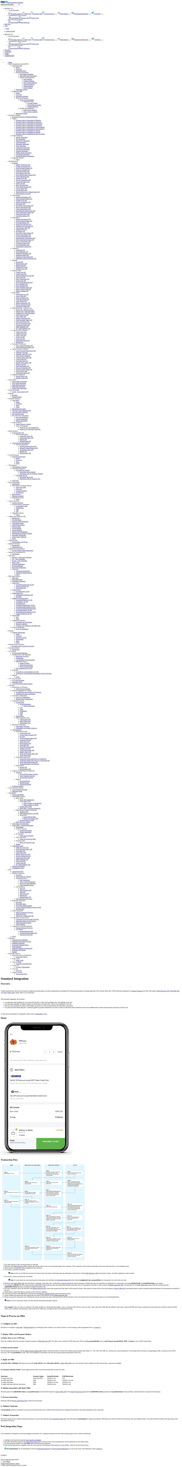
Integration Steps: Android (27, 472)
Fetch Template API (22, 286)
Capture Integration (21, 419)
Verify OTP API (24, 742)
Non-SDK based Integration (28, 76)
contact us (97, 1327)
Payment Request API (26, 931)
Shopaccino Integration (23, 141)
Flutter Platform (28, 86)
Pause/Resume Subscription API (25, 211)
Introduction (15, 484)
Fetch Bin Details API (22, 171)
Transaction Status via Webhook (29, 764)
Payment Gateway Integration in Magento (28, 120)
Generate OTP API (25, 740)
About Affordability (18, 795)
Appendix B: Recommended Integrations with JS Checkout (33, 673)
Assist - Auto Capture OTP (20, 392)
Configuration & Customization (25, 660)
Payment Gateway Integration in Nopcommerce (30, 129)
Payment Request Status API (28, 933)
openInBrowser (20, 603)
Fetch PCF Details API (23, 170)
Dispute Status (16, 526)
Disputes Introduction (18, 632)
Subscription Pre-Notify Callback (22, 533)
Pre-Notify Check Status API (24, 205)
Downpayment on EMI (27, 820)
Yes (4, 1462)
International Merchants (82, 14)
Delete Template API (22, 291)
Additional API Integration (20, 598)
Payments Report (25, 781)
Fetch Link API (20, 277)
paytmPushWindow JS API (24, 600)
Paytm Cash (25, 18)
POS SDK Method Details (24, 906)
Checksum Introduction (23, 571)
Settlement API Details (19, 950)
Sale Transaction (25, 880)
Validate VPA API (21, 178)
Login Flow (15, 583)
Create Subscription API (27, 750)
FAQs (18, 159)
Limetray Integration (22, 151)
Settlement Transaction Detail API (26, 258)
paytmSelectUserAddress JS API (26, 612)
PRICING (8, 24)
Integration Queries (21, 89)
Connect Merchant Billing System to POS (28, 907)
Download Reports (25, 784)
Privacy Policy (15, 1463)
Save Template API (21, 284)
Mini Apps (15, 578)
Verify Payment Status (26, 666)
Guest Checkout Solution (19, 789)
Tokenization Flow (25, 719)
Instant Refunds (17, 397)
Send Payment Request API (28, 446)
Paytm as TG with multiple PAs (29, 427)
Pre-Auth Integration (22, 417)
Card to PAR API (21, 359)
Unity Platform (28, 88)
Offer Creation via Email (31, 805)
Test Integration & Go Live (24, 668)
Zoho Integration (21, 142)
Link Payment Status (18, 525)
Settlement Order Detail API (24, 257)
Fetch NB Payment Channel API (26, 175)
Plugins (18, 844)
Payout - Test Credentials (19, 561)
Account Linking (32, 103)
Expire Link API (21, 281)
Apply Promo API (21, 301)
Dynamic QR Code (18, 433)
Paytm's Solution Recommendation (22, 550)
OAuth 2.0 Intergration (23, 967)
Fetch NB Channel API (27, 747)
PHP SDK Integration (18, 386)
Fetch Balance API (25, 743)
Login (7, 28)
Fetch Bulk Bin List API (23, 194)
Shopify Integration (21, 137)
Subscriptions (65, 14)
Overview (19, 69)
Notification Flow (17, 593)
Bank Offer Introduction (27, 800)
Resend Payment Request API (29, 448)
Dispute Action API (22, 378)
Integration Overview (22, 656)
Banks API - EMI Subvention (25, 310)
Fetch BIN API (24, 745)
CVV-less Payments (18, 680)
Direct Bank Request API (23, 187)
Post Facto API (24, 894)
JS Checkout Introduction (19, 653)
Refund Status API (21, 264)
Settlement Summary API (23, 253)
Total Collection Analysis (27, 776)
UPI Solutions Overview (19, 467)
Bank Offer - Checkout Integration (30, 808)
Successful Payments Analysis (29, 774)
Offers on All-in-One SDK (28, 839)
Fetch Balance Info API (23, 173)
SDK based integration (26, 74)
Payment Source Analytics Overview (23, 646)
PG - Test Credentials (18, 559)
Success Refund (17, 530)
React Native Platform (30, 83)
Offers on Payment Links (27, 842)
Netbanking (23, 711)
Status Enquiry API (25, 890)
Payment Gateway (16, 14)
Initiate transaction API (116, 1285)
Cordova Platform (29, 81)
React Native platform (30, 110)
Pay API (22, 736)
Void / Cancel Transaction (27, 882)
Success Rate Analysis (26, 777)
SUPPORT (8, 52)
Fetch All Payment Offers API (29, 754)
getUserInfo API (21, 588)
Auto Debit (15, 400)
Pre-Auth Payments (18, 414)
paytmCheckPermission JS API (25, 605)
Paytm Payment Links (18, 456)
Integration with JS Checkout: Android (31, 474)
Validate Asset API (21, 269)
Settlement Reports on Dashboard (22, 948)
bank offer (19, 1327)
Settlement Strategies (18, 943)
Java (17, 617)
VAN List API (20, 337)
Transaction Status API (23, 182)
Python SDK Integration (19, 388)
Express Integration (25, 832)
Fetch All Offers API (22, 298)
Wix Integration (20, 139)
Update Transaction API (23, 166)
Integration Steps (21, 71)
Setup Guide (19, 960)
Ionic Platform (28, 79)
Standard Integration (26, 830)
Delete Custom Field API (23, 289)
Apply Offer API (21, 296)
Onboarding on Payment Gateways (26, 728)
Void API (22, 892)
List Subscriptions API (22, 216)
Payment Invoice (50, 14)
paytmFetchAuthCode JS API (25, 585)
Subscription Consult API (23, 246)
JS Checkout (20, 492)
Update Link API (21, 274)
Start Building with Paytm (20, 542)
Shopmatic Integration (22, 144)
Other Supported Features (23, 923)
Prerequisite (39, 1014)
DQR (21, 713)
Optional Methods (32, 106)
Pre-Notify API (20, 204)
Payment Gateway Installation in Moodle (28, 132)
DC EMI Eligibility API (23, 328)
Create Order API (25, 733)
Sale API (22, 888)
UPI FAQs (15, 480)
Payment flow (20, 702)
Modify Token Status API (23, 363)
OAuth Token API (21, 190)
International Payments (19, 409)
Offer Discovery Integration (20, 824)
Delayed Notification (18, 564)
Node (17, 619)
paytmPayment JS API (22, 591)
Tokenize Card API (21, 352)
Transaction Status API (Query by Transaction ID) (35, 760)
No (9, 1462)
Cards (21, 709)
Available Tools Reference (24, 964)
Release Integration (21, 421)
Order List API (20, 183)
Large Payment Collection (20, 412)
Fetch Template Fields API (24, 287)
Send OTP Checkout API (23, 224)
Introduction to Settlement (20, 940)
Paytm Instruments (25, 704)
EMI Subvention (29, 1327)
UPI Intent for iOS (21, 475)
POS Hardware (25, 22)
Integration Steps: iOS (26, 477)
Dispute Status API (21, 376)
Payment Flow (16, 590)
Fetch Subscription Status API (25, 212)
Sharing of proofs (21, 637)
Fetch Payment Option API (24, 168)
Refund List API (21, 265)
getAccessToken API (22, 586)
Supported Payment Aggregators (25, 694)
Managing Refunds (43, 1449)
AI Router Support (17, 786)
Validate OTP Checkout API (24, 226)
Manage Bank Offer (26, 806)
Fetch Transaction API (22, 279)
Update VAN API (21, 334)
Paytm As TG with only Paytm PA (30, 429)
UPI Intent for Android (23, 470)
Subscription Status (18, 523)
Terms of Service (6, 1463)
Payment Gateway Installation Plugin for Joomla (30, 134)
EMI (17, 509)
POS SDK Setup (21, 904)
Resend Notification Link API (25, 275)
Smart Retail (14, 22)
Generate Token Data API (23, 357)
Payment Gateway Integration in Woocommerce (30, 127)
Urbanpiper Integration (23, 154)
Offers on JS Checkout (26, 836)
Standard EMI (24, 812)
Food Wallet (14, 18)
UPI (17, 511)
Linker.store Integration (23, 147)
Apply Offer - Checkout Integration (22, 825)
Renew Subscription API (23, 207)
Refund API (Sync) (21, 267)
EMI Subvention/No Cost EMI (29, 813)
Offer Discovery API (22, 294)
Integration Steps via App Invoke (26, 921)
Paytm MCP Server (21, 957)
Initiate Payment (24, 663)
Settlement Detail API (22, 255)
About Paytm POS (17, 871)
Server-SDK (16, 615)
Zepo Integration (21, 146)
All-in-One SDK (17, 65)
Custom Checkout (21, 491)
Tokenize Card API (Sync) (24, 354)
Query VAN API (21, 335)
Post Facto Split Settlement (28, 883)
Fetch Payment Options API (28, 738)
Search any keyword (7, 4)
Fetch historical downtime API (25, 347)
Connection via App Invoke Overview (27, 919)
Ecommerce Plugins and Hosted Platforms (24, 117)
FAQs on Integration (22, 629)
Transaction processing (34, 105)
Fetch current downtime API (24, 345)
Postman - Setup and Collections (22, 557)
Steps (17, 405)
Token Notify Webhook (23, 356)
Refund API (19, 262)
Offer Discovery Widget (23, 822)
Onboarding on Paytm (22, 726)
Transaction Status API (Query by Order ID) (33, 759)
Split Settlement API (22, 252)
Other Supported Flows (27, 885)
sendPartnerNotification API (24, 595)
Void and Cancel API (26, 935)
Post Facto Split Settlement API (21, 410)
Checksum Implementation (24, 573)
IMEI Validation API (22, 327)
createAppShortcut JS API (24, 614)
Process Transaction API (23, 180)
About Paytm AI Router (23, 689)
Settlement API (20, 250)
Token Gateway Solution (23, 424)
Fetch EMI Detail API (22, 176)
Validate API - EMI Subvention (25, 313)
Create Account (10, 31)
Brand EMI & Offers (30, 817)
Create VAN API (21, 332)
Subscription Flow (25, 723)
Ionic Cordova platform (31, 112)
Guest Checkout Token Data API (26, 351)
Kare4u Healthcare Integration (25, 156)
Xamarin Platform (29, 84)
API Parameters (20, 924)
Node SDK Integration (19, 385)
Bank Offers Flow (25, 721)
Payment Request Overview (24, 928)
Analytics (19, 772)
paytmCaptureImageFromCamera (26, 608)
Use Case (19, 970)
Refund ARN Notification (20, 532)
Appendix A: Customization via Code (27, 672)
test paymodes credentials (33, 1440)
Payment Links (37, 14)
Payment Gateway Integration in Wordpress (29, 125)
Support (14, 952)
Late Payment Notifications (60, 1449)
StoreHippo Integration (23, 149)
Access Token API (21, 188)
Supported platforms (22, 96)
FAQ (6, 26)
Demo (18, 67)
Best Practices (16, 494)
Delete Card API (21, 364)
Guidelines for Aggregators (24, 622)
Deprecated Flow (17, 547)
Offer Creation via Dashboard (32, 803)
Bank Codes (16, 562)
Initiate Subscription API (23, 197)
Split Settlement (17, 946)
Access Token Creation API (28, 735)
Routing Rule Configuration (24, 699)
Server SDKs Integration (19, 381)
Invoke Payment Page (26, 665)
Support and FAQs (21, 974)
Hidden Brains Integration (23, 153)
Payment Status (16, 520)
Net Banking (20, 508)
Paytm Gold (35, 18)
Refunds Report (24, 783)
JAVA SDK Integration (19, 383)
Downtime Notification (19, 535)
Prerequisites (20, 639)
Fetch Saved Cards (21, 371)
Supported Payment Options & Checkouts (28, 692)
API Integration (16, 730)
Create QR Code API (26, 436)
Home (10, 62)
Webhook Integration (18, 866)
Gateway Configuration (23, 697)
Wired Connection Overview (24, 912)
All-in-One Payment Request (20, 443)
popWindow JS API (22, 602)
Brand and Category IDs (31, 818)
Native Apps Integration (27, 100)
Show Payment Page (22, 185)
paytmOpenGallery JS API (24, 610)
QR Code (28, 14)
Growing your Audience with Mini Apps (28, 626)
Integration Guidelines (18, 581)
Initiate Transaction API (23, 165)
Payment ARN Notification (20, 521)
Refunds (14, 395)
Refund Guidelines (21, 624)
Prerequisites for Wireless (23, 876)
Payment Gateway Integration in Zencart (28, 130)
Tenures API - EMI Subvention (25, 311)
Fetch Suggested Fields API (24, 282)
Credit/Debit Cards (21, 506)
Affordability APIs (17, 846)
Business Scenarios (18, 496)
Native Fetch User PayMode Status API (28, 192)
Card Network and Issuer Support (22, 684)
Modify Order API (25, 752)
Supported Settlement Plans (20, 945)
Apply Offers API (8, 992)
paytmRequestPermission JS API (26, 607)
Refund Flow (20, 716)
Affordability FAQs (18, 868)
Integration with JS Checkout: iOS (30, 479)
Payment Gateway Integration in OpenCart (29, 122)
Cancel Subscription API (23, 209)
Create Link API (21, 272)
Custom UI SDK (17, 91)
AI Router (99, 14)
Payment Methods (17, 566)
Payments (15, 163)
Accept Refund (16, 528)
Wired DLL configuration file (24, 916)
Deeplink (18, 596)
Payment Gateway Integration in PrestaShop (29, 124)
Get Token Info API (22, 361)
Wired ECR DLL (21, 914)
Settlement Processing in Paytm (21, 941)
